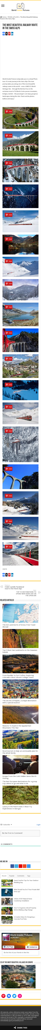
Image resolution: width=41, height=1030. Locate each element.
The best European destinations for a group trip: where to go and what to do (20, 782)
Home (4, 17)
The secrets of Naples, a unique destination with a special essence (19, 702)
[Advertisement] (20, 57)
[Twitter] (16, 866)
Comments (20, 876)
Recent (4, 876)
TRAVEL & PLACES (13, 17)
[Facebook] (12, 866)
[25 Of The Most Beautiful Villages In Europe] (18, 976)
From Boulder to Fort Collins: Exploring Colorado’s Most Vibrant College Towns (18, 676)
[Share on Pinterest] (9, 33)
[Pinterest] (20, 866)
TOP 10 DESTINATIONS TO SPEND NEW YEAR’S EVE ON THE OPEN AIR (26, 593)
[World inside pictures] (20, 6)
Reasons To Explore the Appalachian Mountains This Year (17, 727)
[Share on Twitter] (6, 33)
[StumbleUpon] (24, 866)
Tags (28, 876)
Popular (11, 876)
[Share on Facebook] (4, 33)
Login (38, 825)
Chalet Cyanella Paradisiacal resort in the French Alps (14, 587)
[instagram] (29, 866)
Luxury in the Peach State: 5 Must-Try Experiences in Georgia (17, 808)
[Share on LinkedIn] (12, 33)
